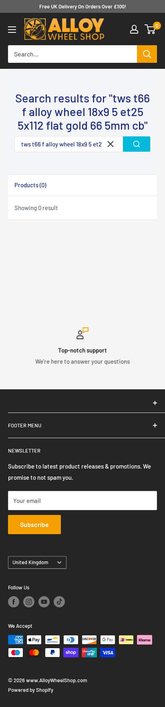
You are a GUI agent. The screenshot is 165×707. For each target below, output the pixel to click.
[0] (150, 29)
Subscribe (34, 524)
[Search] (147, 54)
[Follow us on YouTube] (44, 601)
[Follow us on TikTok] (59, 601)
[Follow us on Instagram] (28, 601)
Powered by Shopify (30, 690)
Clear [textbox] (110, 144)
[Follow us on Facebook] (13, 601)
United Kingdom (30, 562)
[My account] (134, 29)
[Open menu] (12, 29)
